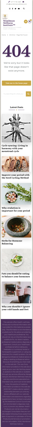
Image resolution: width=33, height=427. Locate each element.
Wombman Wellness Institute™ (9, 23)
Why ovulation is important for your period (16, 209)
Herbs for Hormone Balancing (12, 242)
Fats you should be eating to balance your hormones (16, 275)
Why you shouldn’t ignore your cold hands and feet (16, 308)
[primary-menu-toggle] (26, 21)
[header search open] (24, 8)
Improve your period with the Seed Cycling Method (15, 176)
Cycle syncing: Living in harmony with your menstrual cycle (15, 148)
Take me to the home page (16, 83)
